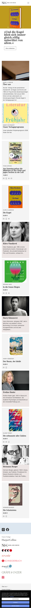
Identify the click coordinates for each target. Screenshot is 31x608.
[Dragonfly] (7, 568)
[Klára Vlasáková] (15, 240)
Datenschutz (12, 596)
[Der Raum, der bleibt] (15, 351)
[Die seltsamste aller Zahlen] (15, 426)
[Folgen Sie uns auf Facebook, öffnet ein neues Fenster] (7, 529)
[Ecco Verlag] (7, 551)
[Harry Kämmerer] (15, 314)
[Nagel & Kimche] (10, 546)
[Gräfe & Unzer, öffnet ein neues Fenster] (12, 573)
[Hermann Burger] (15, 463)
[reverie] (6, 556)
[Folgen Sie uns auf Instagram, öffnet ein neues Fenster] (3, 529)
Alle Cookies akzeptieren (15, 605)
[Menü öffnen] (28, 2)
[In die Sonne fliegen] (15, 277)
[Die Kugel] (15, 203)
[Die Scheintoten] (15, 500)
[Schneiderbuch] (11, 561)
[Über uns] (15, 81)
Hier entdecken (10, 49)
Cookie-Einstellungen (15, 598)
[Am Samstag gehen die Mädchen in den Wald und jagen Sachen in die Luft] (15, 160)
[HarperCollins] (9, 541)
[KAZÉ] (3, 578)
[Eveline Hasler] (15, 389)
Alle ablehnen (15, 602)
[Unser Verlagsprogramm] (15, 121)
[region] (15, 599)
